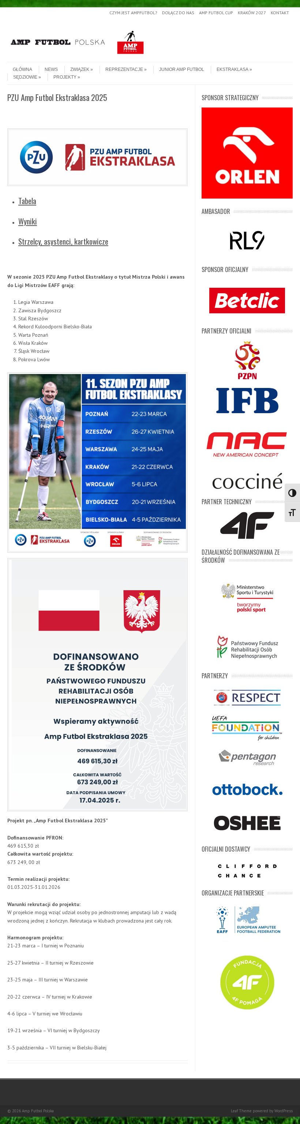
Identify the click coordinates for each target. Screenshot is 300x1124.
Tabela (27, 200)
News (51, 69)
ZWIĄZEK (79, 69)
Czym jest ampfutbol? (133, 12)
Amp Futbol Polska (38, 1110)
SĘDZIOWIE (25, 77)
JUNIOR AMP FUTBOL (181, 69)
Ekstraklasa (232, 69)
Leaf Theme (241, 1110)
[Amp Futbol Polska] (77, 55)
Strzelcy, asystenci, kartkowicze (63, 241)
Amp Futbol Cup (216, 12)
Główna (22, 69)
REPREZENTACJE (124, 69)
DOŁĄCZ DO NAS (178, 12)
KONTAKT (280, 12)
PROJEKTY (64, 77)
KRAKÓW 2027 (252, 12)
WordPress (283, 1110)
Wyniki (27, 221)
